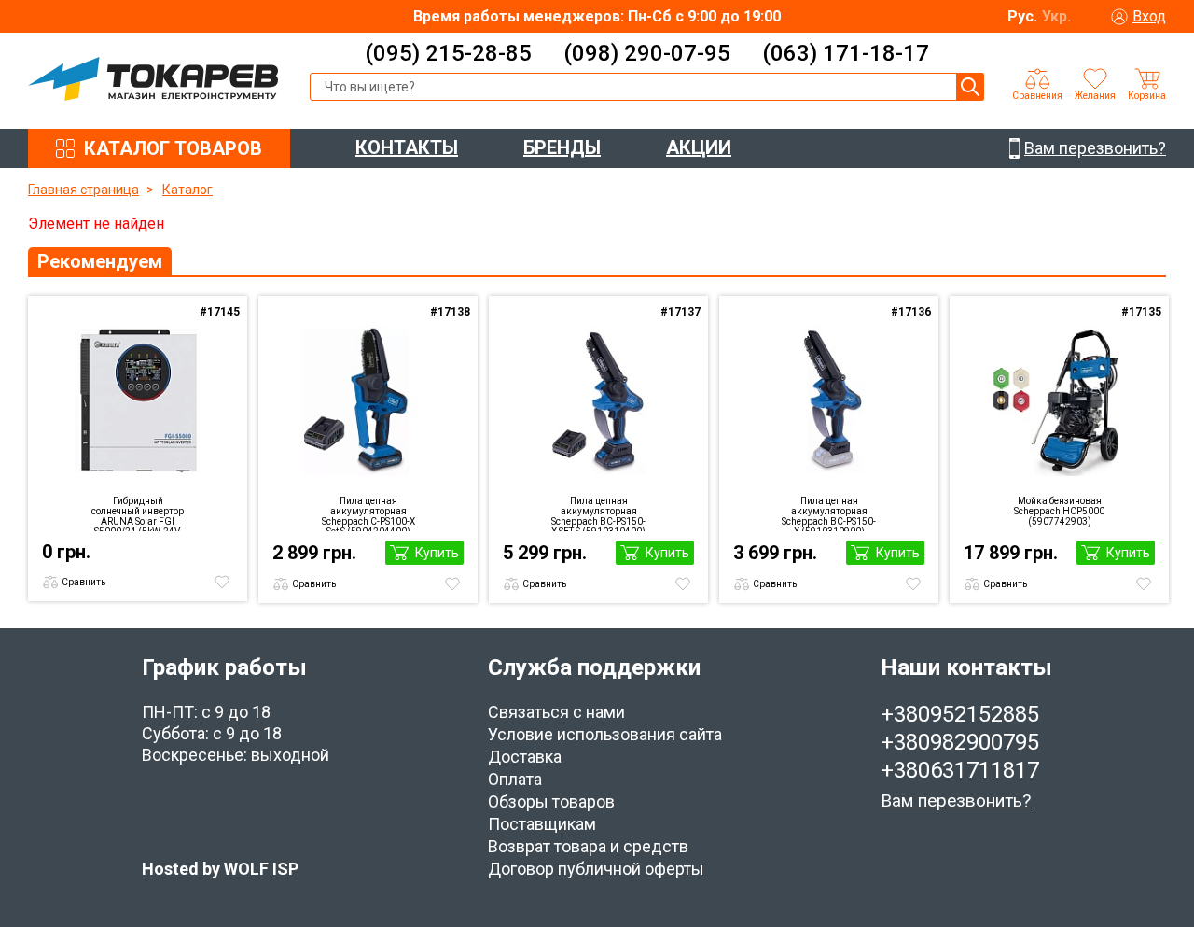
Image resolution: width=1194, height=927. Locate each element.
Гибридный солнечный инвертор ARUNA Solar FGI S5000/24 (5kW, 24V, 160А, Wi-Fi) (137, 513)
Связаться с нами (556, 712)
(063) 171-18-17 (845, 53)
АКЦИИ (698, 147)
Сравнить (83, 582)
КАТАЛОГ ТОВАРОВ (173, 148)
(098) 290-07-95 (646, 53)
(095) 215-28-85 (448, 53)
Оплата (515, 779)
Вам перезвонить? (956, 800)
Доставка (525, 756)
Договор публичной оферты (596, 868)
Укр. (1056, 16)
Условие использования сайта (605, 734)
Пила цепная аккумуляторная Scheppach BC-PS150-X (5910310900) (829, 513)
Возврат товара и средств (588, 846)
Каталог (187, 189)
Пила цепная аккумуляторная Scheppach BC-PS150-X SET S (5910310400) (598, 513)
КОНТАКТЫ (406, 147)
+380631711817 (960, 770)
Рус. (1022, 16)
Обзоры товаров (551, 801)
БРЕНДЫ (562, 147)
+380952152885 (960, 714)
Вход (1149, 16)
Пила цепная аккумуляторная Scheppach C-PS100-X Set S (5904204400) (368, 513)
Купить (437, 552)
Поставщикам (542, 824)
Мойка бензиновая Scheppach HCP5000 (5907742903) (1059, 511)
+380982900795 (960, 742)
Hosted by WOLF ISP (220, 868)
